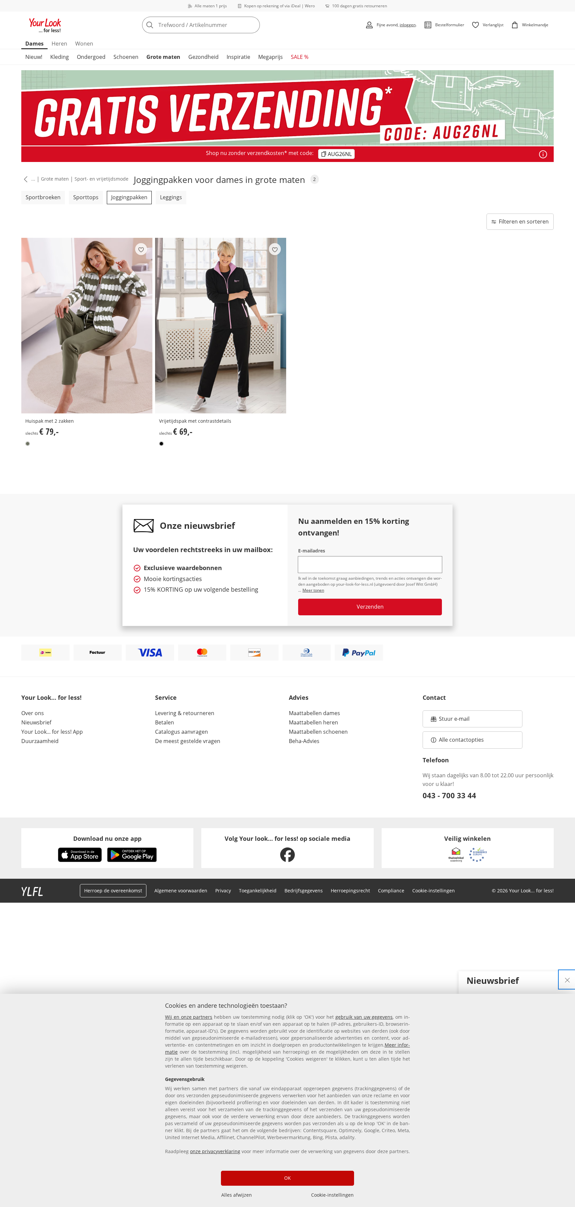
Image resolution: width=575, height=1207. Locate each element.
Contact (434, 697)
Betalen (164, 722)
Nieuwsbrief (36, 722)
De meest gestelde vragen (187, 741)
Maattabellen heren (313, 722)
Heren (59, 43)
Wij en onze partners (188, 1017)
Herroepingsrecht (350, 890)
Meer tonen (313, 590)
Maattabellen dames (314, 713)
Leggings (171, 197)
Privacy (223, 890)
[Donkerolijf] (27, 443)
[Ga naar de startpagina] (45, 25)
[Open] (543, 154)
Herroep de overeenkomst (113, 890)
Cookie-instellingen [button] (433, 890)
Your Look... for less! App (52, 731)
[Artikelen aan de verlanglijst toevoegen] (141, 249)
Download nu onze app (107, 838)
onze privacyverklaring (215, 1151)
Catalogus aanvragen (181, 731)
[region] (287, 1100)
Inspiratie (238, 57)
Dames (34, 43)
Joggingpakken (129, 197)
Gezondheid (203, 57)
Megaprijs (270, 57)
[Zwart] (161, 443)
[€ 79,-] (86, 325)
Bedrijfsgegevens (304, 890)
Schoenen (125, 57)
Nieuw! (33, 57)
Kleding (59, 57)
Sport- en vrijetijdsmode (101, 179)
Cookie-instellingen (332, 1195)
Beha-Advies (304, 741)
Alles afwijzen (236, 1195)
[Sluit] (567, 979)
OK (287, 1178)
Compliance (391, 890)
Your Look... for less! (51, 697)
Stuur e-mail (454, 720)
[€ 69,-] (220, 325)
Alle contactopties (461, 739)
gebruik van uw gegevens (364, 1017)
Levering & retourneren (184, 713)
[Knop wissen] (253, 25)
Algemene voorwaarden (180, 890)
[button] (24, 179)
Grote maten (163, 57)
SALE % (299, 57)
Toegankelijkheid (258, 890)
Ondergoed (91, 57)
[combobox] (215, 25)
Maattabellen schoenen (318, 731)
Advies (298, 697)
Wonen (84, 43)
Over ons (32, 713)
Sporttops (85, 197)
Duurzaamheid (40, 741)
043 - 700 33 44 (449, 795)
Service (166, 697)
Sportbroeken (43, 197)
